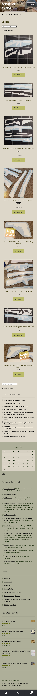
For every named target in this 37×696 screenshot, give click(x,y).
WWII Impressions (10, 561)
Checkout (7, 578)
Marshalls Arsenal (9, 526)
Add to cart (18, 251)
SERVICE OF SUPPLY (8, 5)
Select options (18, 75)
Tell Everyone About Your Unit (12, 406)
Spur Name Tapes (9, 550)
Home (5, 14)
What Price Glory (9, 556)
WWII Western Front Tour (11, 400)
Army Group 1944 (9, 489)
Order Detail (8, 585)
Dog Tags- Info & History (12, 503)
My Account (6, 693)
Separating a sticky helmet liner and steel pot (17, 431)
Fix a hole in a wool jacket (11, 436)
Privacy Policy (8, 589)
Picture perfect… (9, 403)
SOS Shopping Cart (10, 605)
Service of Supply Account (12, 596)
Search (18, 693)
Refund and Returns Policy (12, 592)
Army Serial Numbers (10, 494)
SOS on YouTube (9, 545)
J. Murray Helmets (10, 515)
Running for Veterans (10, 409)
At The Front (8, 498)
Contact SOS (8, 582)
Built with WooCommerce (16, 685)
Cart (28, 691)
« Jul (3, 474)
